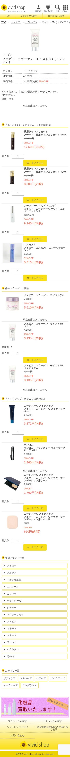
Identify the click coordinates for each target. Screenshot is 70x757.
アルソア (11, 572)
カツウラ (11, 593)
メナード (11, 635)
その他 (10, 656)
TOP (7, 16)
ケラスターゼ (14, 600)
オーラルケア (11, 685)
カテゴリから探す (56, 16)
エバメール (13, 586)
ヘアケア (41, 678)
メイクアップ (58, 678)
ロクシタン (13, 649)
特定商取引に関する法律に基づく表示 (52, 728)
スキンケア (26, 678)
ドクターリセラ (15, 614)
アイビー (11, 565)
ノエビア (16, 22)
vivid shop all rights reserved (39, 754)
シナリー (11, 607)
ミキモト (11, 628)
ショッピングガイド (17, 727)
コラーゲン (31, 22)
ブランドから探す (29, 16)
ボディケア (9, 678)
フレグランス (29, 685)
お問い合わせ (17, 735)
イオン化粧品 (14, 579)
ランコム (11, 642)
